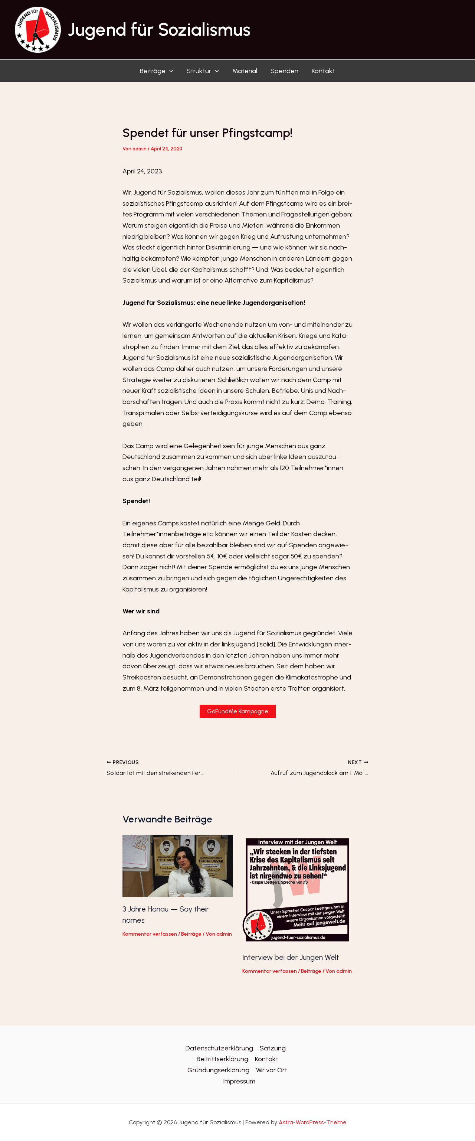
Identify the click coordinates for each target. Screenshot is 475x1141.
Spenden (284, 71)
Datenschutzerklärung (219, 1048)
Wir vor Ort (271, 1070)
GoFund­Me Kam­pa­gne (237, 711)
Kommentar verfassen (149, 934)
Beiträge (153, 71)
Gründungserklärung (218, 1070)
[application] (169, 71)
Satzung (273, 1048)
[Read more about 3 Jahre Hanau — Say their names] (177, 865)
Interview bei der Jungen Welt (290, 957)
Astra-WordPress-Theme (313, 1122)
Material (244, 71)
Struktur (199, 71)
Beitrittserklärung (222, 1059)
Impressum (239, 1081)
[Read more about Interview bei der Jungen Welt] (297, 889)
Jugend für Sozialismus (159, 29)
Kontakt (323, 71)
